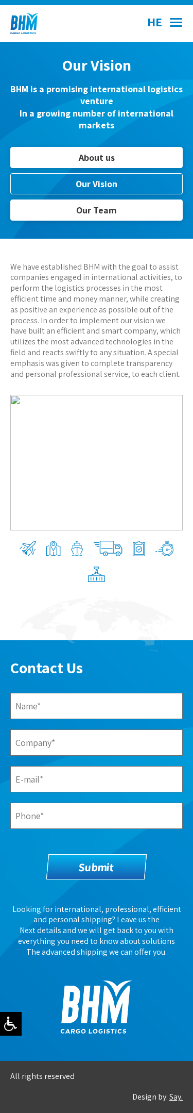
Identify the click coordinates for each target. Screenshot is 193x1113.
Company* (35, 743)
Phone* (29, 816)
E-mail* (29, 779)
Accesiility (11, 1024)
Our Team (96, 210)
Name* (28, 706)
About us (97, 157)
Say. (176, 1096)
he (154, 21)
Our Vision (96, 184)
